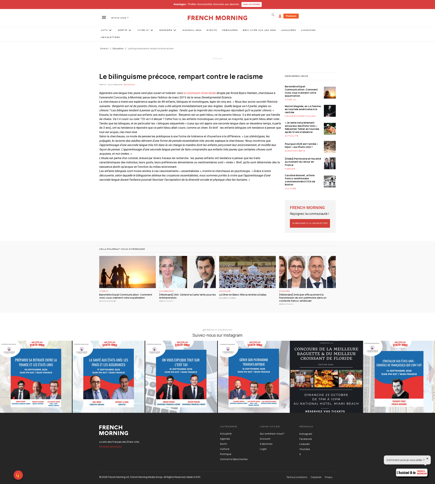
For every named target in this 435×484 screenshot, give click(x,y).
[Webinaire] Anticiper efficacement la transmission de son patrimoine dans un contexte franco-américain (302, 297)
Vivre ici (104, 49)
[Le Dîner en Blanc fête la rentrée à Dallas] (247, 272)
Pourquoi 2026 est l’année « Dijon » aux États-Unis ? (301, 145)
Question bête (295, 151)
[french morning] (217, 18)
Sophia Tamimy (166, 301)
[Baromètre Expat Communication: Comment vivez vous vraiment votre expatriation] (127, 272)
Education (118, 49)
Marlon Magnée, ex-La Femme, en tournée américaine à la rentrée (303, 109)
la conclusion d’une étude (200, 93)
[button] (273, 15)
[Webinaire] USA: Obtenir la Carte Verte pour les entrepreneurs (187, 296)
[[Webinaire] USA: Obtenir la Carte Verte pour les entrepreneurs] (187, 272)
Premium (291, 15)
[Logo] (157, 430)
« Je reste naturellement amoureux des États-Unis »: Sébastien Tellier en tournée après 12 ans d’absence (302, 127)
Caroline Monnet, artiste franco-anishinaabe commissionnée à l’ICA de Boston (300, 180)
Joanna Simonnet (107, 301)
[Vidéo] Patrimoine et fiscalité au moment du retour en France (303, 161)
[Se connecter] (280, 16)
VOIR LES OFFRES (251, 4)
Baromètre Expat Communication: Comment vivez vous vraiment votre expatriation (301, 91)
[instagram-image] (36, 377)
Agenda (290, 169)
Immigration (166, 291)
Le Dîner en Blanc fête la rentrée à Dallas (242, 294)
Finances (284, 291)
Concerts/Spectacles (300, 116)
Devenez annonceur (110, 446)
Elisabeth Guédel (227, 298)
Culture (290, 189)
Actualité (292, 136)
